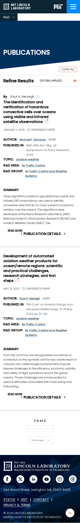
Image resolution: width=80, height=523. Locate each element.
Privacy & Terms (17, 505)
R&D (10, 18)
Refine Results (18, 81)
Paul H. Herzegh (30, 298)
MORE (52, 139)
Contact (41, 500)
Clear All (68, 69)
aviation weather (27, 159)
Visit (24, 500)
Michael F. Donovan (33, 139)
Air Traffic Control (33, 165)
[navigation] (73, 6)
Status (9, 500)
